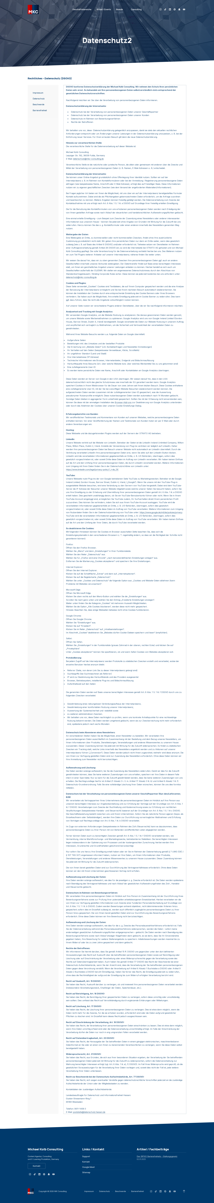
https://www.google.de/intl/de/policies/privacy (161, 512)
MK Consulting (60, 1191)
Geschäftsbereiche (81, 9)
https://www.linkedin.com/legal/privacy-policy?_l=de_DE (92, 469)
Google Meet (88, 1167)
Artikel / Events (104, 9)
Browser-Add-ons (123, 402)
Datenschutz (104, 1191)
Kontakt (36, 1166)
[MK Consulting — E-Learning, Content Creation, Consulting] (33, 9)
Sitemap (86, 1172)
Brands (119, 9)
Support (86, 1156)
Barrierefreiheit (137, 1191)
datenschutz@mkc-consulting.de (88, 159)
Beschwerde (120, 1191)
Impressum (89, 1191)
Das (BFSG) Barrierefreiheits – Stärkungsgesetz (157, 1156)
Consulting (136, 9)
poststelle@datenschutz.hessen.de (89, 1112)
